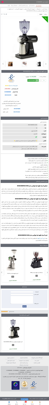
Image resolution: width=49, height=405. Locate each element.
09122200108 (11, 374)
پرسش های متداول (24, 363)
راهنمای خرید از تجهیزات (24, 360)
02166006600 (9, 370)
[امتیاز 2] (2, 311)
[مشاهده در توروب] (16, 389)
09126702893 (17, 108)
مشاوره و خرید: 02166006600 (42, 2)
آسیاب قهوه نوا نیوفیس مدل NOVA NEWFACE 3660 (36, 11)
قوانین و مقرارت (37, 363)
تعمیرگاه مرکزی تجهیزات (11, 363)
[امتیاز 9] (6, 311)
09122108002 (18, 374)
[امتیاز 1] (1, 311)
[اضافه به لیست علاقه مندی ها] (3, 14)
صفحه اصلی (44, 9)
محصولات (38, 9)
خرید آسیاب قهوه (41, 238)
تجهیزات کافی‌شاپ (19, 9)
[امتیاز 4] (3, 311)
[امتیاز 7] (5, 311)
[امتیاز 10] (7, 311)
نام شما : (37, 292)
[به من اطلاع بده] (6, 14)
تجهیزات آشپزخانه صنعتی (29, 9)
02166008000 (16, 370)
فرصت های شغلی (11, 360)
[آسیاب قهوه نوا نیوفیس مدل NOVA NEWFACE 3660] (24, 40)
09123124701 (8, 95)
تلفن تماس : (36, 294)
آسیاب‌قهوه (11, 9)
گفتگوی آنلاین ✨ (24, 399)
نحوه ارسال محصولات (23, 365)
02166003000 (21, 372)
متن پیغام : (36, 303)
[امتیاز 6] (4, 311)
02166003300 (28, 372)
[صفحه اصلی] (2, 2)
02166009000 (22, 370)
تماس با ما (37, 360)
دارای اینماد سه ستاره (11, 85)
